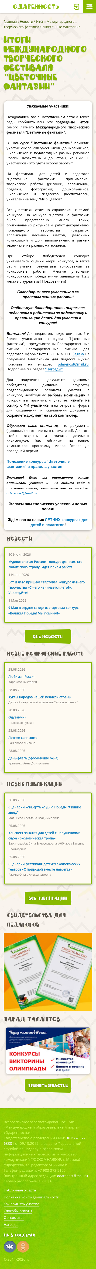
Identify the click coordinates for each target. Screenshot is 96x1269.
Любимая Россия (21, 676)
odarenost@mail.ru (73, 364)
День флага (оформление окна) (33, 758)
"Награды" (54, 369)
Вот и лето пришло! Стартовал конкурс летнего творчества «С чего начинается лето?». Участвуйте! (46, 587)
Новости (26, 21)
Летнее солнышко (22, 737)
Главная (10, 21)
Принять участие (48, 1085)
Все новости (48, 636)
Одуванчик (17, 717)
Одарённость (36, 6)
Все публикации (48, 898)
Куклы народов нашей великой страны (39, 697)
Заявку (78, 354)
